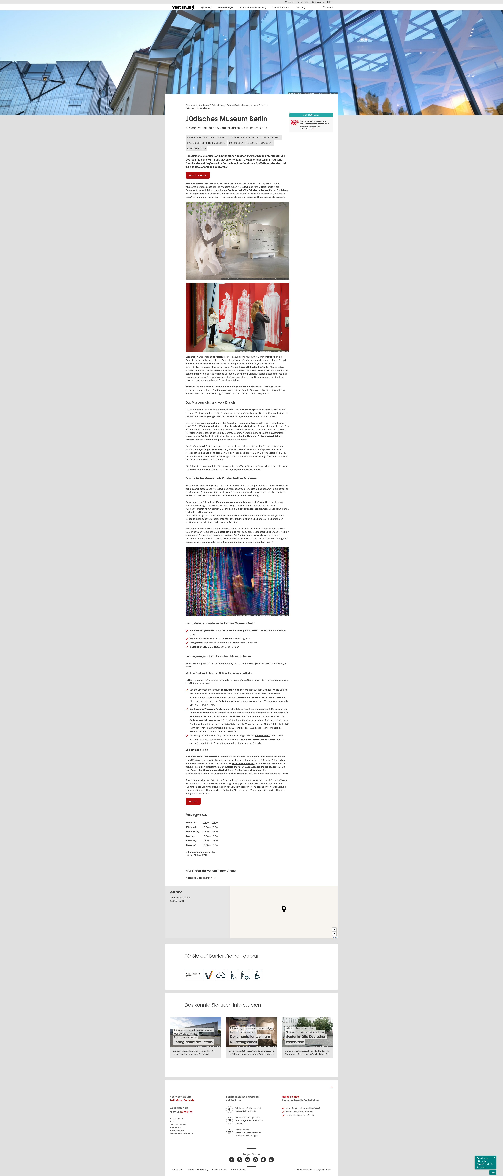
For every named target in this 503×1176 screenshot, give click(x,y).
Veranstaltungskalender (248, 1132)
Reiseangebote (243, 1120)
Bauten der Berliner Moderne (206, 142)
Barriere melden (238, 1169)
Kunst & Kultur (196, 148)
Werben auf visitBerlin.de (181, 1133)
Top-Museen (236, 142)
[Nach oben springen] (332, 1088)
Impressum (177, 1169)
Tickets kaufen (198, 175)
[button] (284, 909)
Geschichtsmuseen (260, 142)
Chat (493, 1172)
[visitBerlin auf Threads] (239, 1159)
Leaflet (311, 937)
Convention (175, 1127)
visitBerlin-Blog (290, 1096)
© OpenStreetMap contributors (329, 937)
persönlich (240, 1111)
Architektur (271, 137)
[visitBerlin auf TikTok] (263, 1159)
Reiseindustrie (177, 1130)
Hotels (255, 1120)
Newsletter (186, 1111)
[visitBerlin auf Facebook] (231, 1159)
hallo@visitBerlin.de (182, 1100)
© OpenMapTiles (318, 937)
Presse (173, 1122)
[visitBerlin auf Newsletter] (271, 1159)
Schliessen (494, 1158)
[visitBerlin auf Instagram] (255, 1159)
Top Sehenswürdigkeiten (244, 137)
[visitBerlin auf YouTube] (247, 1159)
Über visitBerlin (177, 1119)
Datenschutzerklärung (197, 1169)
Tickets (193, 801)
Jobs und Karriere (178, 1125)
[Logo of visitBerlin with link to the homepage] (183, 7)
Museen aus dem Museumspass (205, 137)
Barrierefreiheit (219, 1169)
